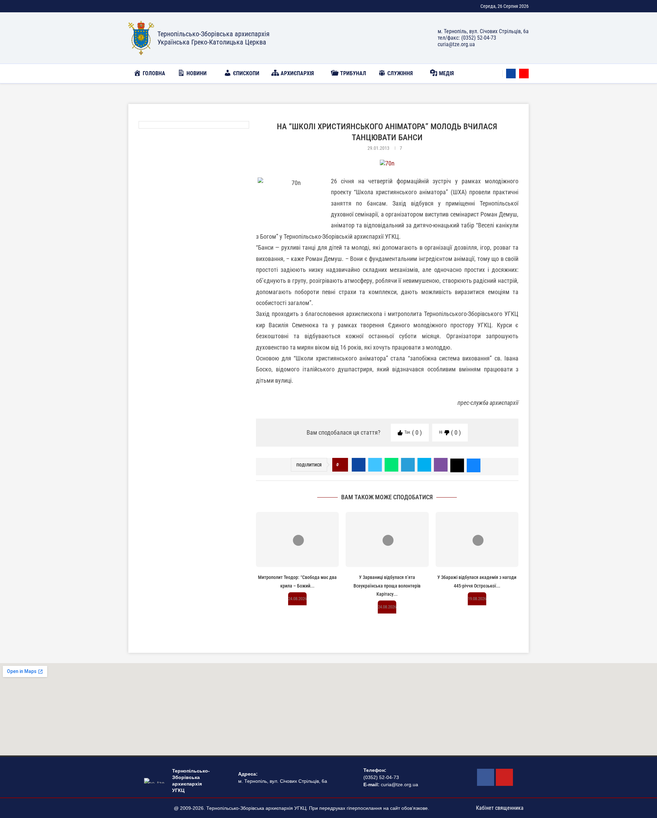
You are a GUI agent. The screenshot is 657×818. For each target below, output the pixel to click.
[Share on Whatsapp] (391, 465)
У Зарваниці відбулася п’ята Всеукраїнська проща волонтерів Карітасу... (387, 586)
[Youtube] (524, 73)
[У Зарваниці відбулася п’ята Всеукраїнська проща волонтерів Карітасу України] (387, 539)
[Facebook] (511, 73)
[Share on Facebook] (358, 465)
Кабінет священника (500, 808)
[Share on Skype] (424, 465)
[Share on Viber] (441, 465)
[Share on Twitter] (375, 465)
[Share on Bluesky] (473, 465)
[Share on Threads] (457, 465)
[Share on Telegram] (408, 465)
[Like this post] (342, 465)
